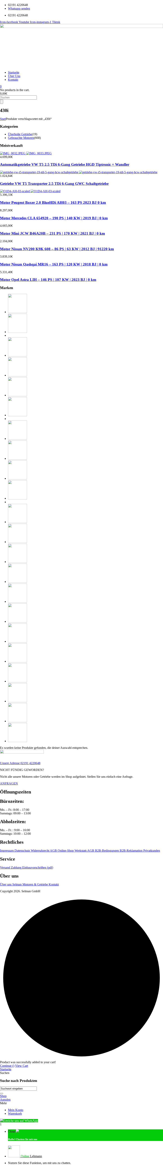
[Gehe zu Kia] (17, 478)
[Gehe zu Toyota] (17, 701)
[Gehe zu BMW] (17, 331)
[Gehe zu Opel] (17, 601)
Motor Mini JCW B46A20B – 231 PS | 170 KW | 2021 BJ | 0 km (52, 233)
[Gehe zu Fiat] (17, 375)
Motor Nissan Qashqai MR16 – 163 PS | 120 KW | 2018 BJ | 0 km (54, 264)
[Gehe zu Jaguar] (17, 438)
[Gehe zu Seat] (17, 661)
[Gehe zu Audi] (17, 312)
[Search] (1, 102)
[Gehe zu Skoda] (17, 681)
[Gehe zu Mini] (17, 541)
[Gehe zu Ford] (17, 395)
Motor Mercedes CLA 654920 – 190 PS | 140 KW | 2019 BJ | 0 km (54, 218)
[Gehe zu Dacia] (17, 355)
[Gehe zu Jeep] (17, 458)
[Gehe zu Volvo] (17, 741)
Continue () (7, 1065)
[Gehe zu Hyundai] (17, 415)
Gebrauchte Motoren (21, 137)
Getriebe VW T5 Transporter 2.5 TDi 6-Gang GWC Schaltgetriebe (54, 183)
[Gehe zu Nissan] (17, 581)
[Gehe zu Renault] (17, 641)
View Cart (21, 1065)
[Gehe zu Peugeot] (17, 621)
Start (3, 119)
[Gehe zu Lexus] (17, 522)
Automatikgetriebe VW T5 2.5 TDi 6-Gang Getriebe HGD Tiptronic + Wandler (64, 164)
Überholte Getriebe (20, 134)
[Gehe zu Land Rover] (17, 498)
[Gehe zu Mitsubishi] (17, 561)
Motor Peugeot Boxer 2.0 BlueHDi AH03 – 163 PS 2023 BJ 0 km (53, 202)
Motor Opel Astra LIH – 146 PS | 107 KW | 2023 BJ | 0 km (48, 280)
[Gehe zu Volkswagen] (17, 721)
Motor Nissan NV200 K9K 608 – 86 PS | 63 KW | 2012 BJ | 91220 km (57, 249)
